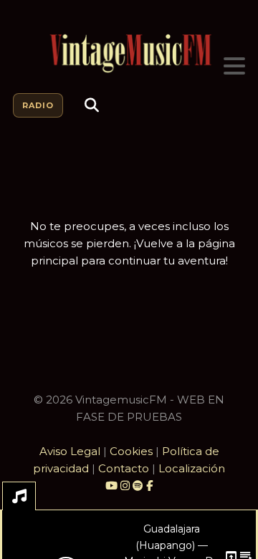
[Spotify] (138, 485)
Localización (191, 468)
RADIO (38, 105)
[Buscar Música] (92, 105)
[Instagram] (126, 485)
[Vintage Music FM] (129, 53)
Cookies (131, 451)
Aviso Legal (69, 451)
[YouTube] (111, 485)
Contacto (123, 468)
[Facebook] (149, 485)
